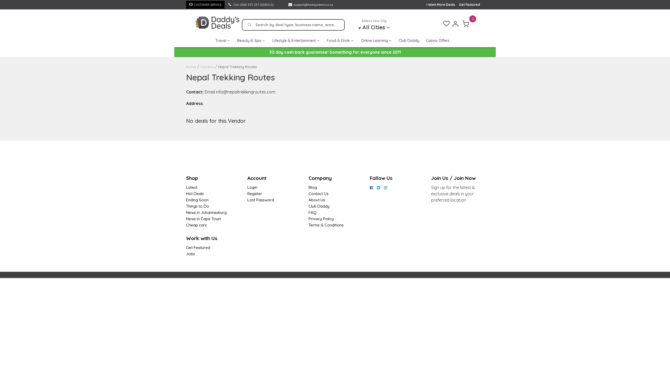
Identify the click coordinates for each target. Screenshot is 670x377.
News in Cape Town (203, 218)
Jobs (190, 253)
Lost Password (260, 199)
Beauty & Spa (249, 40)
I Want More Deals (441, 5)
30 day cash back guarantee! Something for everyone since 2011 (335, 52)
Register (254, 193)
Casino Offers (437, 40)
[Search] (249, 25)
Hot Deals (195, 193)
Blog (313, 187)
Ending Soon (197, 199)
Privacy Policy (321, 218)
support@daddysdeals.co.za (313, 5)
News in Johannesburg (206, 212)
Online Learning (375, 40)
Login (252, 187)
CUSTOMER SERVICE (207, 5)
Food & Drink (339, 40)
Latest (191, 187)
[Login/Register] (455, 23)
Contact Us (318, 193)
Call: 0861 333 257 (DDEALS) (253, 5)
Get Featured (469, 5)
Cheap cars (196, 225)
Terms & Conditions (326, 225)
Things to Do (197, 206)
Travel (221, 40)
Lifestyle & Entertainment (294, 40)
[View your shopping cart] (466, 23)
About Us (317, 199)
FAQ (312, 212)
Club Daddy (409, 40)
